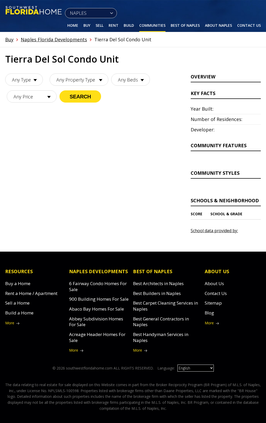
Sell (99, 25)
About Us (214, 283)
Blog (209, 313)
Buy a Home (17, 283)
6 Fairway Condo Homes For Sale (98, 286)
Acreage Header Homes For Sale (97, 337)
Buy (86, 25)
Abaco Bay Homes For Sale (96, 309)
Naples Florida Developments (54, 39)
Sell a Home (17, 303)
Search (80, 96)
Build (129, 25)
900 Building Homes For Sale (99, 299)
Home (72, 25)
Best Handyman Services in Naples (160, 337)
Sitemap (213, 303)
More (9, 322)
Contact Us (249, 25)
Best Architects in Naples (158, 283)
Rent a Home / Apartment (31, 293)
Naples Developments (98, 271)
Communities (152, 25)
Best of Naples (185, 25)
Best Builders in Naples (157, 293)
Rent (113, 25)
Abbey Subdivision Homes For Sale (96, 322)
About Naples (218, 25)
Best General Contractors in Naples (161, 322)
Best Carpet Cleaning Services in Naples (165, 306)
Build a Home (19, 313)
